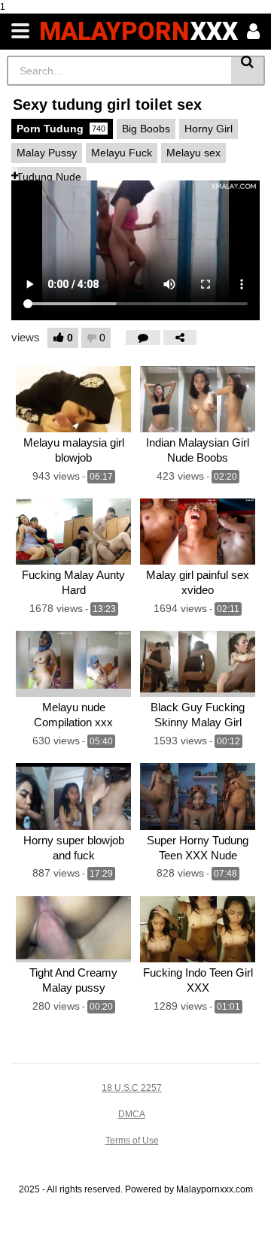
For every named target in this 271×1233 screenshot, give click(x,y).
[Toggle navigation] (20, 31)
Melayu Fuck (121, 153)
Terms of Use (132, 1140)
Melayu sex (193, 153)
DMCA (131, 1114)
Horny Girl (208, 129)
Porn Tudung (61, 129)
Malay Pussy (47, 153)
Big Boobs (146, 129)
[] (248, 71)
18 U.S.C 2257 (132, 1088)
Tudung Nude (49, 177)
